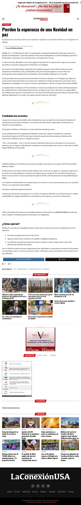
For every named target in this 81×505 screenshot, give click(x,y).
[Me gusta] (3, 264)
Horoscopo (28, 396)
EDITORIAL (71, 492)
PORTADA (9, 492)
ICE (15, 269)
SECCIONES (52, 492)
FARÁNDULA (43, 492)
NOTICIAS (17, 492)
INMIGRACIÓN (26, 492)
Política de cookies (49, 502)
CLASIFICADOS (62, 492)
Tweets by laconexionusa (10, 408)
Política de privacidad (33, 502)
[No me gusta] (9, 264)
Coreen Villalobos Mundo (14, 48)
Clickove (56, 500)
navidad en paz (23, 269)
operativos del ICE (35, 269)
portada (46, 269)
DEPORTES (35, 492)
